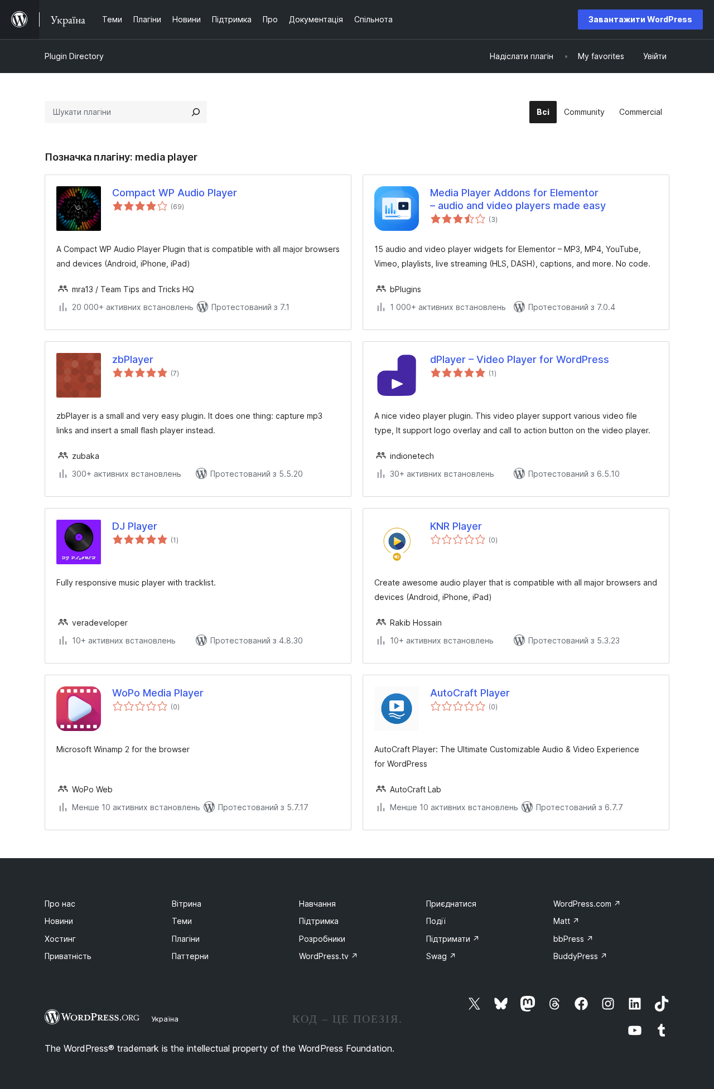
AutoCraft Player (470, 693)
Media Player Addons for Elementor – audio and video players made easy (518, 199)
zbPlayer (132, 359)
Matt (566, 921)
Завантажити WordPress (640, 19)
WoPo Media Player (158, 693)
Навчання (317, 903)
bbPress (573, 938)
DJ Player (134, 526)
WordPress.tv (328, 956)
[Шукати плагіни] (196, 112)
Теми (182, 921)
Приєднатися (451, 903)
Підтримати (453, 938)
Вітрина (186, 903)
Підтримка (319, 921)
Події (436, 921)
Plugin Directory (74, 56)
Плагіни (186, 938)
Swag (441, 956)
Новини (59, 921)
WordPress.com (587, 903)
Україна (164, 1018)
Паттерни (190, 956)
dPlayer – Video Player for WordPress (519, 359)
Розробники (322, 938)
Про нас (60, 903)
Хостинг (60, 938)
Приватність (68, 956)
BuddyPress (580, 956)
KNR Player (456, 526)
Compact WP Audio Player (174, 193)
